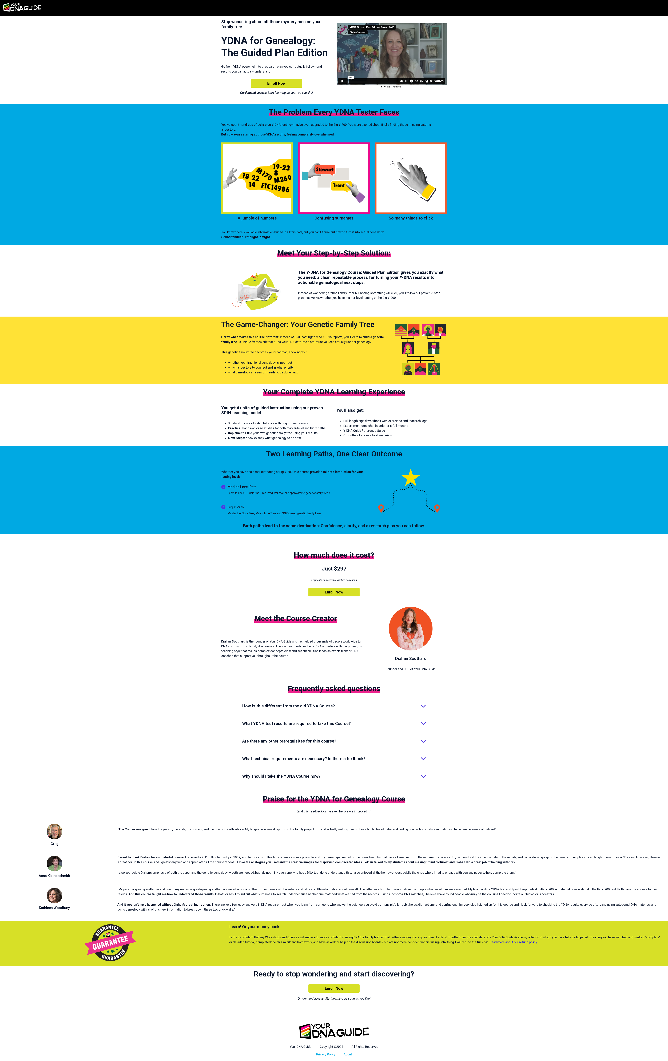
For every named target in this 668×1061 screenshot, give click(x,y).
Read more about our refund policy (513, 942)
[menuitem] (300, 1047)
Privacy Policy (325, 1054)
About (348, 1054)
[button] (334, 706)
